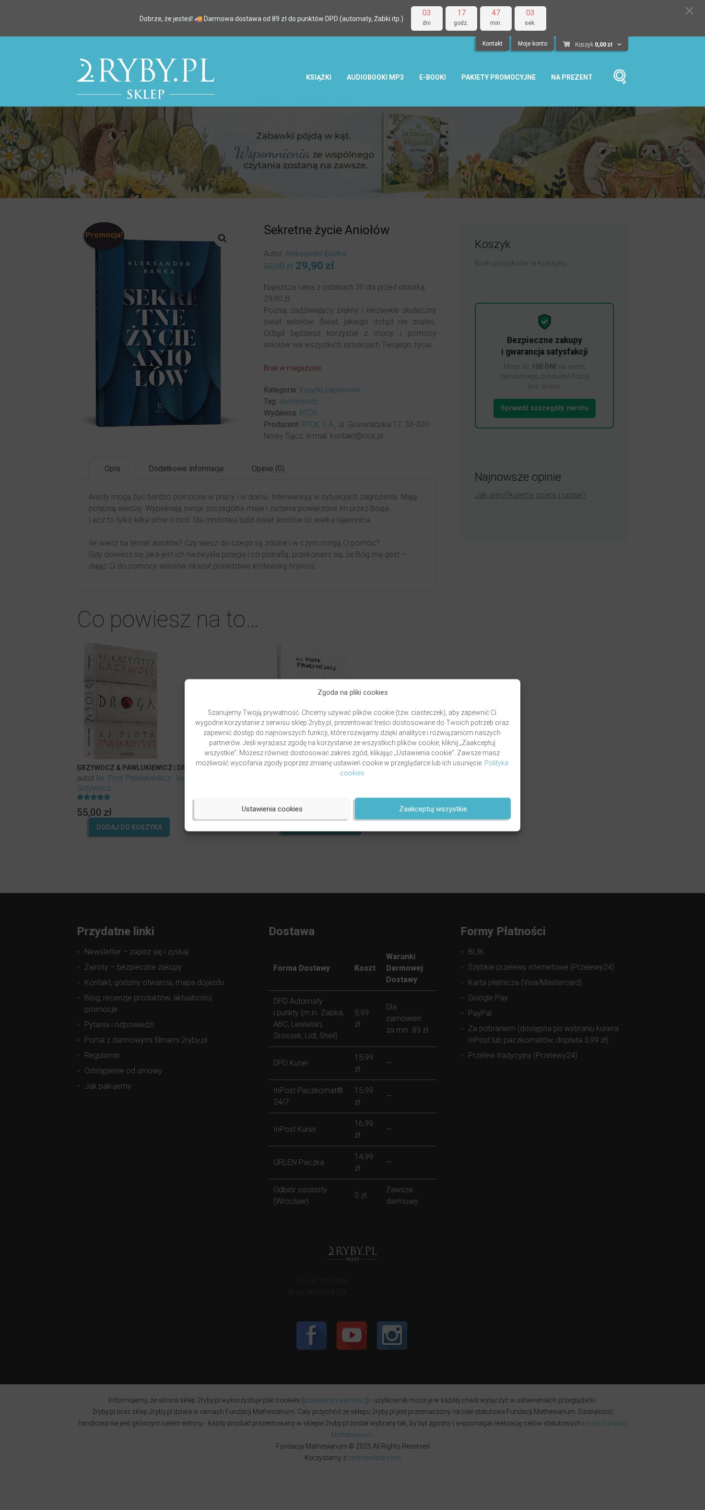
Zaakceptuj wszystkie (433, 808)
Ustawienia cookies (272, 808)
